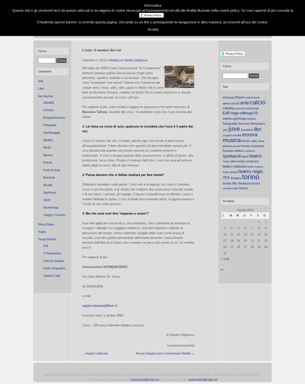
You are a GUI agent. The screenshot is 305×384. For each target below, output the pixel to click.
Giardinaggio (51, 132)
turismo (255, 183)
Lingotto (227, 135)
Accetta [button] (153, 29)
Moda (47, 147)
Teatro (42, 232)
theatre (236, 178)
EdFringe (231, 113)
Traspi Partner (47, 239)
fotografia (230, 123)
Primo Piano (46, 224)
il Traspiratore (52, 253)
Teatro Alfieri (230, 161)
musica (232, 140)
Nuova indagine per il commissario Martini (165, 353)
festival (251, 118)
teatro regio (251, 171)
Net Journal (45, 96)
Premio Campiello (252, 146)
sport (245, 156)
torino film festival (236, 183)
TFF (226, 178)
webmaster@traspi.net (203, 379)
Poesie (47, 162)
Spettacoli (49, 192)
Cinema (48, 110)
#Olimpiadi (229, 97)
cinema (228, 108)
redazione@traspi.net (145, 379)
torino (250, 177)
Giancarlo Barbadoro (251, 123)
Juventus (247, 130)
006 (45, 246)
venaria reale (230, 188)
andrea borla (252, 97)
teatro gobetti (230, 172)
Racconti (49, 177)
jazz (225, 130)
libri (257, 129)
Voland (243, 188)
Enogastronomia (54, 117)
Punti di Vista (51, 170)
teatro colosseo (235, 166)
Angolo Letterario (95, 353)
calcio (257, 102)
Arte (40, 81)
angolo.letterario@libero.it (99, 305)
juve (234, 128)
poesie (236, 146)
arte (244, 103)
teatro (255, 156)
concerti (239, 108)
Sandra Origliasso (135, 60)
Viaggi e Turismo (54, 215)
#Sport (239, 97)
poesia (227, 146)
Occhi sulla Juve (252, 141)
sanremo (250, 150)
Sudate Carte (52, 275)
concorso (252, 108)
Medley (48, 140)
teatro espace (255, 166)
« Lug (225, 259)
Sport (46, 200)
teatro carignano (248, 161)
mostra (250, 134)
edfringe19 (248, 113)
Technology (50, 207)
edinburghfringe (235, 118)
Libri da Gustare (53, 261)
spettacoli (232, 156)
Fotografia (49, 125)
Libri (41, 88)
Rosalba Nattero (233, 151)
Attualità (48, 102)
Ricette (47, 185)
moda (237, 135)
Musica (48, 155)
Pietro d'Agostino (54, 268)
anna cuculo (231, 103)
